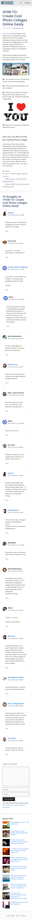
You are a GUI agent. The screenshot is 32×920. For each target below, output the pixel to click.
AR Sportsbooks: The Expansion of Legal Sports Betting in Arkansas (19, 841)
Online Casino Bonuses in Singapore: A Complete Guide (19, 868)
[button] (21, 3)
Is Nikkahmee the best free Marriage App (19, 903)
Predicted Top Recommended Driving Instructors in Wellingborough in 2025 (19, 895)
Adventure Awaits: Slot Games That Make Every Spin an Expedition (19, 886)
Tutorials (6, 176)
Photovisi (6, 33)
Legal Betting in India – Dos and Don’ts (20, 823)
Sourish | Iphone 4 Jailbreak (18, 267)
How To (7, 174)
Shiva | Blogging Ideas (16, 704)
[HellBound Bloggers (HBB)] (7, 3)
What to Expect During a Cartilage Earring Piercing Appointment (19, 859)
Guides (7, 171)
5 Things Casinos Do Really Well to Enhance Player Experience (20, 850)
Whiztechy (11, 636)
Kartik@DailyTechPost (16, 677)
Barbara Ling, (12, 364)
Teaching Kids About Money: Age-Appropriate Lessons (19, 833)
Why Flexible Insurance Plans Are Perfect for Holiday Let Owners (18, 877)
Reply (6, 231)
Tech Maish (12, 738)
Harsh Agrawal (13, 510)
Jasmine (10, 213)
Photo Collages (16, 174)
